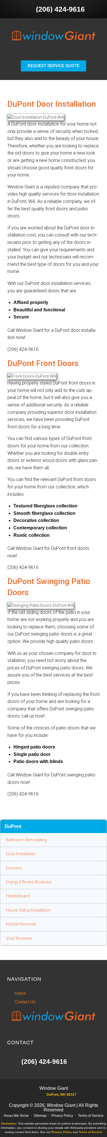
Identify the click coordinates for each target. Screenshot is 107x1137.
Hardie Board (18, 896)
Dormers (14, 868)
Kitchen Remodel (21, 924)
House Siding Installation (28, 910)
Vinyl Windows (19, 938)
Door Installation (21, 854)
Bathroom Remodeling (26, 840)
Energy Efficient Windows (28, 882)
